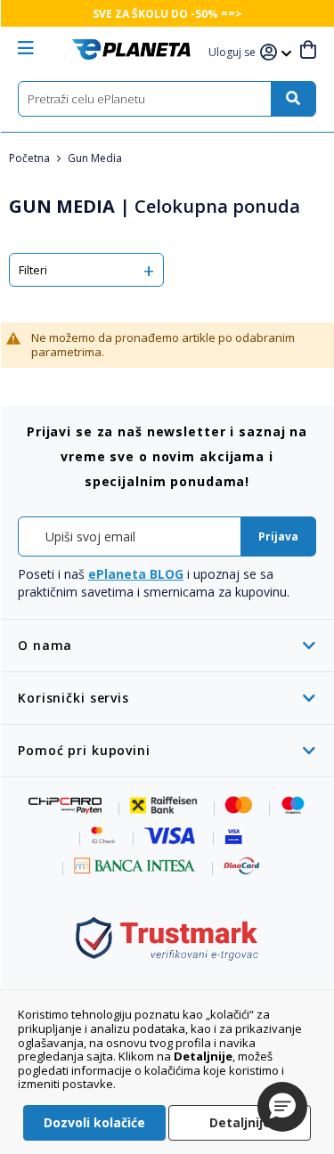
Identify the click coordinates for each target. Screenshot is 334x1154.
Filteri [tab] (33, 270)
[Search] (293, 99)
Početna (31, 158)
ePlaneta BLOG (135, 573)
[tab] (167, 645)
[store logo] (131, 49)
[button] (234, 53)
